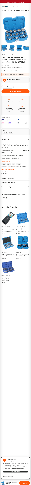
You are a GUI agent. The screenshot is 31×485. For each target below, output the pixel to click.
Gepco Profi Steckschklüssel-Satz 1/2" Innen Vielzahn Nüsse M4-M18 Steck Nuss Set (22, 230)
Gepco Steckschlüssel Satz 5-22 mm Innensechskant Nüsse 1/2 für (8, 255)
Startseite (4, 10)
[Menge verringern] (3, 86)
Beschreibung (5, 139)
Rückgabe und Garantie (8, 182)
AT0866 (10, 132)
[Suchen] (10, 6)
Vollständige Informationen (17, 468)
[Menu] (20, 6)
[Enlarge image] (15, 29)
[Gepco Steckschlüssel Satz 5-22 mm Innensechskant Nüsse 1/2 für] (8, 242)
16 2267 (5, 132)
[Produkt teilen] (7, 197)
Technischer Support (8, 187)
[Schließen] (27, 459)
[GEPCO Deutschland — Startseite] (5, 6)
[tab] (5, 48)
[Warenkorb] (17, 6)
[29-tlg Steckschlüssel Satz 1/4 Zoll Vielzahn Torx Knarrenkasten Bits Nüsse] (22, 242)
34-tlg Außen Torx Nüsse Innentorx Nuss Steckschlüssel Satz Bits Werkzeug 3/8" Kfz (8, 279)
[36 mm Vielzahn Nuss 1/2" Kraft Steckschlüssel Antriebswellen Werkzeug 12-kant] (8, 218)
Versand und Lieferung (8, 178)
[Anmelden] (13, 6)
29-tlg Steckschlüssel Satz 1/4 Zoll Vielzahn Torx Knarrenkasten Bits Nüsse (22, 255)
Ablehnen (15, 474)
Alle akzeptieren (15, 471)
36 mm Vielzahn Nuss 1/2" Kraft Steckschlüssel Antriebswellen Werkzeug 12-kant (8, 230)
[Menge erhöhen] (12, 86)
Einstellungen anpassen (8, 476)
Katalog (10, 10)
